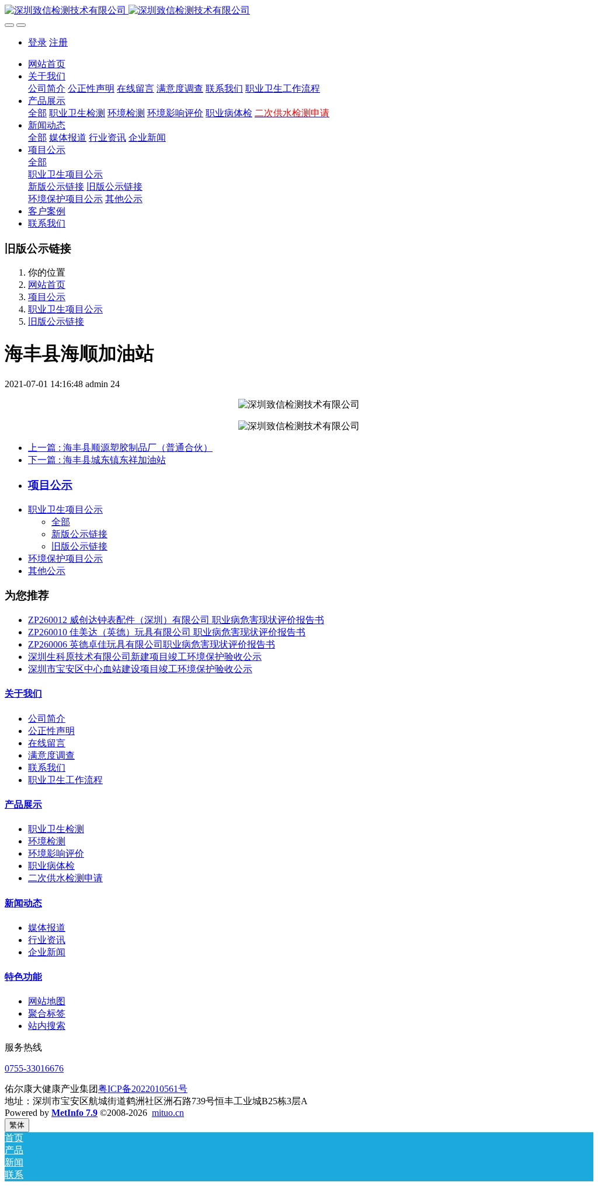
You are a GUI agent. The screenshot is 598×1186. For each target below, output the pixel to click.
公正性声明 (51, 731)
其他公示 (46, 571)
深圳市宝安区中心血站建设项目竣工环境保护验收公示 (140, 669)
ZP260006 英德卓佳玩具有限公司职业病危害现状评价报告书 (151, 644)
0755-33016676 (34, 1068)
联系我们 (46, 768)
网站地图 (46, 1001)
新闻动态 (23, 903)
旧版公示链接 (56, 321)
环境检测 (46, 841)
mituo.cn (168, 1113)
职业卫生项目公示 (65, 309)
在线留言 (46, 743)
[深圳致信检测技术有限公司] (299, 11)
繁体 (17, 1125)
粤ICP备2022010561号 (142, 1089)
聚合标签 (46, 1013)
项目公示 (46, 297)
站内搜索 (46, 1026)
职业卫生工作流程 (65, 780)
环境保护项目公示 (65, 559)
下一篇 (97, 460)
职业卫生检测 (56, 829)
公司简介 (46, 719)
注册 (58, 42)
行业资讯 (46, 940)
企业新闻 (46, 952)
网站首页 (46, 64)
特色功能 (23, 977)
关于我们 (23, 693)
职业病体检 (51, 866)
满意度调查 (51, 755)
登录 (37, 42)
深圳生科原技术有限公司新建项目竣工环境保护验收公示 (145, 657)
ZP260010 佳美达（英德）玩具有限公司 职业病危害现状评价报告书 (166, 632)
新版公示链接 (79, 534)
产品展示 (23, 804)
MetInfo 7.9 (74, 1113)
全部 (37, 113)
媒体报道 (46, 928)
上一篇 (120, 448)
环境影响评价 (56, 853)
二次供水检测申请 (65, 878)
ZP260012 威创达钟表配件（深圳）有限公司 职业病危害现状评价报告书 (176, 620)
